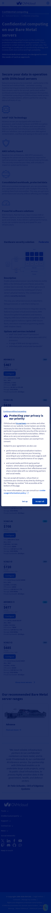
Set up (25, 501)
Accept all (40, 501)
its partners (21, 423)
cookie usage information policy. (24, 491)
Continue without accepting (14, 411)
